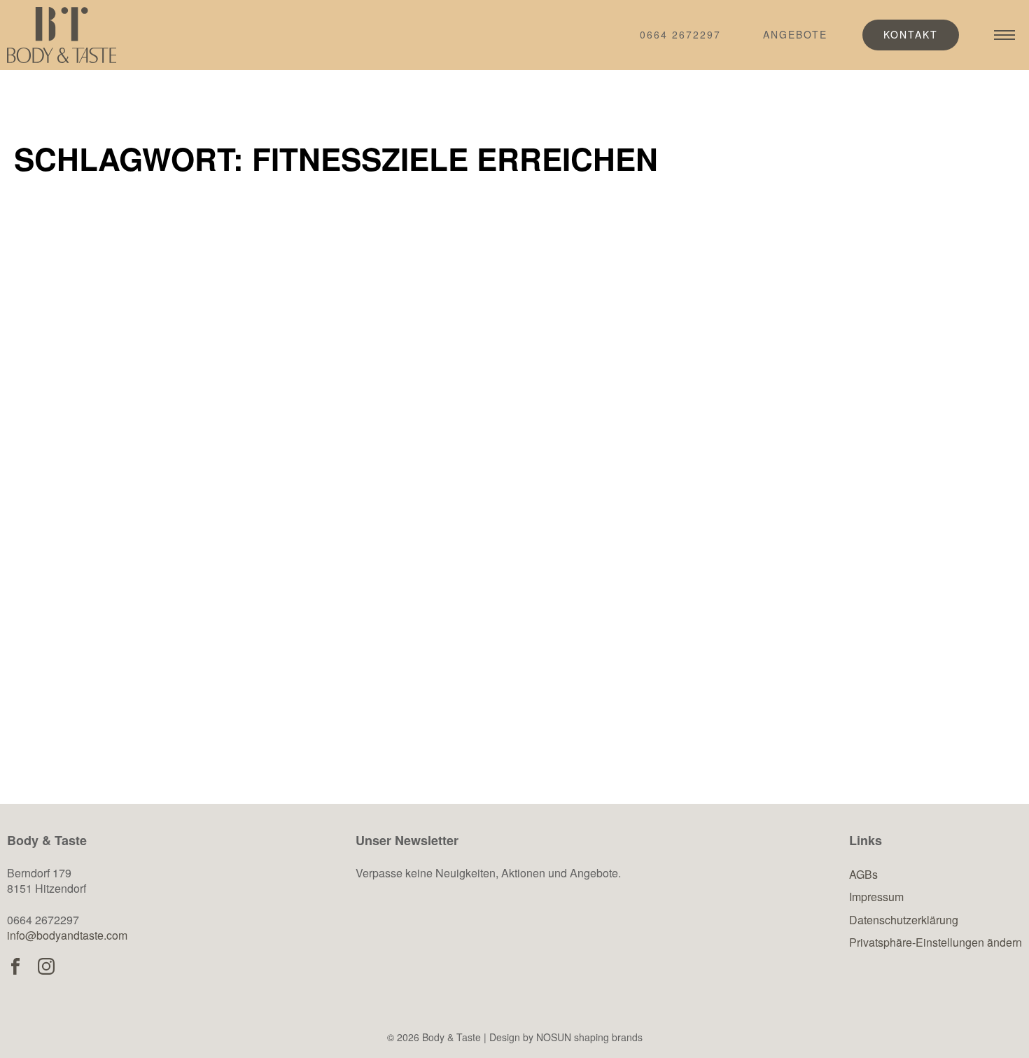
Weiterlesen (99, 702)
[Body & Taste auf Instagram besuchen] (46, 966)
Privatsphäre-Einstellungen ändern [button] (935, 942)
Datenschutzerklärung (903, 920)
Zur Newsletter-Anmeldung (478, 942)
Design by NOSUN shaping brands (566, 1037)
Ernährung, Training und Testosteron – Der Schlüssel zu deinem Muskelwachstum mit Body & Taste (169, 546)
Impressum (876, 897)
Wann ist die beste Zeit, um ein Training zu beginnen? (847, 523)
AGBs (863, 874)
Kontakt (910, 34)
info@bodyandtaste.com (67, 935)
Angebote (795, 34)
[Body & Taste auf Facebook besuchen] (15, 966)
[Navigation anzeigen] (1004, 35)
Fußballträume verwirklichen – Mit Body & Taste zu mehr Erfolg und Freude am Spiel (500, 546)
